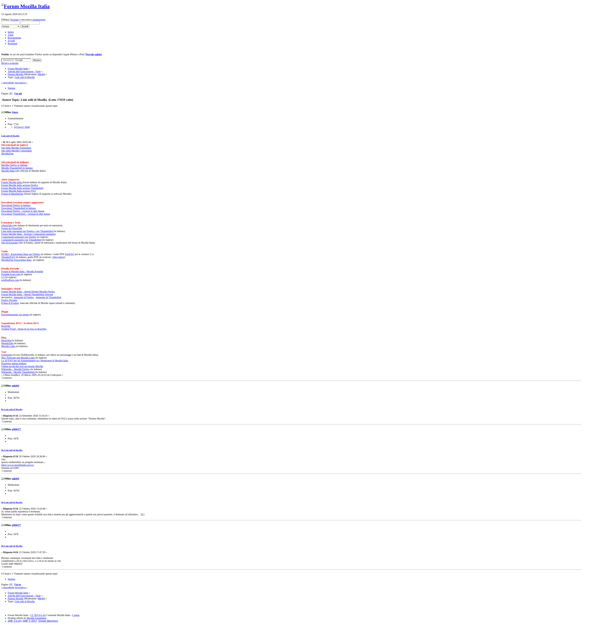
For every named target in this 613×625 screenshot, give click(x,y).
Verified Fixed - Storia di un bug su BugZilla (23, 329)
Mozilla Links (8, 346)
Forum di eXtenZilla (11, 228)
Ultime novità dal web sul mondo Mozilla (22, 366)
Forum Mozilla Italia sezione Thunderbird (22, 188)
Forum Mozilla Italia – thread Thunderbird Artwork (27, 294)
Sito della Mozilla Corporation (16, 150)
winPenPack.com (10, 280)
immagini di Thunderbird (48, 297)
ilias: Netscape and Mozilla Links (18, 357)
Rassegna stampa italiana (13, 363)
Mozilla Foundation (36, 618)
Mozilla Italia (8, 170)
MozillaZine (7, 153)
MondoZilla (7, 343)
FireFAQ (69, 254)
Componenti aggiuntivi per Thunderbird (21, 239)
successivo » (21, 82)
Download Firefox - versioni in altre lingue (22, 211)
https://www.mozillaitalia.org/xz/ (17, 465)
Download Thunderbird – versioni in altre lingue (25, 214)
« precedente (7, 82)
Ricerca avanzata (9, 63)
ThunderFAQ (8, 257)
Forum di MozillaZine (12, 193)
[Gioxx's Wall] (22, 127)
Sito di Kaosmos (9, 242)
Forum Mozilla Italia (12, 182)
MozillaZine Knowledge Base (16, 260)
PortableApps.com (11, 274)
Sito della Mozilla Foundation (16, 147)
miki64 (15, 385)
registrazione (38, 19)
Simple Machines (48, 621)
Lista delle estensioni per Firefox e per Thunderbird (27, 231)
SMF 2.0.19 (14, 621)
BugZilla (5, 326)
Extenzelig (6, 354)
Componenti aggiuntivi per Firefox (18, 237)
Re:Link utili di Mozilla (12, 409)
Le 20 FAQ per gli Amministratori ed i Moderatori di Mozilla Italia (34, 360)
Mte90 (41, 74)
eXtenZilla (7, 225)
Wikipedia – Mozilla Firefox (15, 369)
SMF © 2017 (30, 621)
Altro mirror (58, 257)
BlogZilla (6, 340)
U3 (2, 277)
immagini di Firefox (23, 297)
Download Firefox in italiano (15, 205)
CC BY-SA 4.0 (38, 615)
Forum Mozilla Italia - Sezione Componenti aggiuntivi (28, 234)
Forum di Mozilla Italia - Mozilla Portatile (22, 271)
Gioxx (15, 112)
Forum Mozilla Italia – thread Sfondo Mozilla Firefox (28, 291)
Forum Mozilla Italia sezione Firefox (19, 185)
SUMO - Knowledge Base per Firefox (20, 254)
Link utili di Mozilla (10, 136)
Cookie (75, 615)
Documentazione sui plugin (15, 314)
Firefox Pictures (9, 300)
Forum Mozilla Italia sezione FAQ (18, 191)
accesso (15, 19)
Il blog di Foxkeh (10, 303)
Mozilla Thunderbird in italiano (17, 168)
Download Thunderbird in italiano (18, 208)
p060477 (16, 429)
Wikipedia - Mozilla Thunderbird (18, 372)
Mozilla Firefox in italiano (14, 165)
